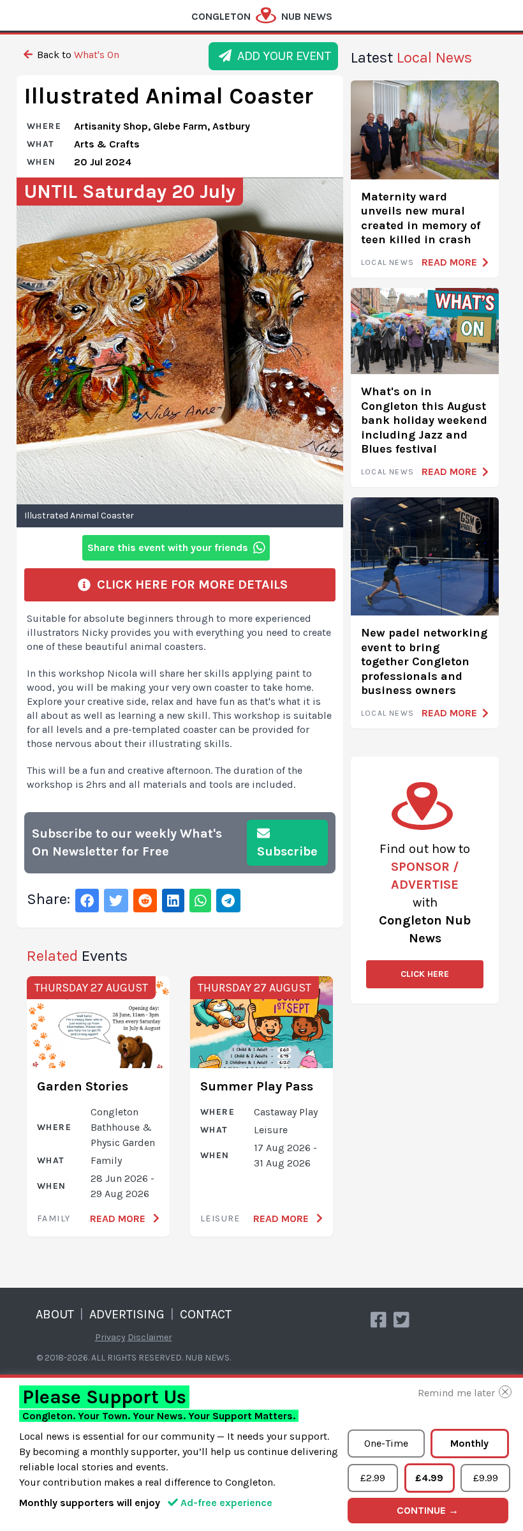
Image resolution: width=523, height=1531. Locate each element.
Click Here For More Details (189, 584)
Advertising (127, 1314)
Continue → (428, 1510)
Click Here (425, 974)
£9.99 (485, 1478)
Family (53, 1218)
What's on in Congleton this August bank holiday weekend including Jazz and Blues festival (424, 420)
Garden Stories (82, 1086)
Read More (119, 1218)
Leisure (220, 1218)
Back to (76, 55)
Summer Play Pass (256, 1086)
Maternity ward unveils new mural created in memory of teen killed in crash (420, 218)
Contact (206, 1314)
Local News (387, 262)
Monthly (469, 1443)
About (55, 1314)
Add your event (281, 56)
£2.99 (372, 1478)
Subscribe (287, 851)
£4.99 (429, 1478)
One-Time (386, 1443)
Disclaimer (150, 1337)
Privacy (110, 1337)
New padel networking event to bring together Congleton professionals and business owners (424, 661)
